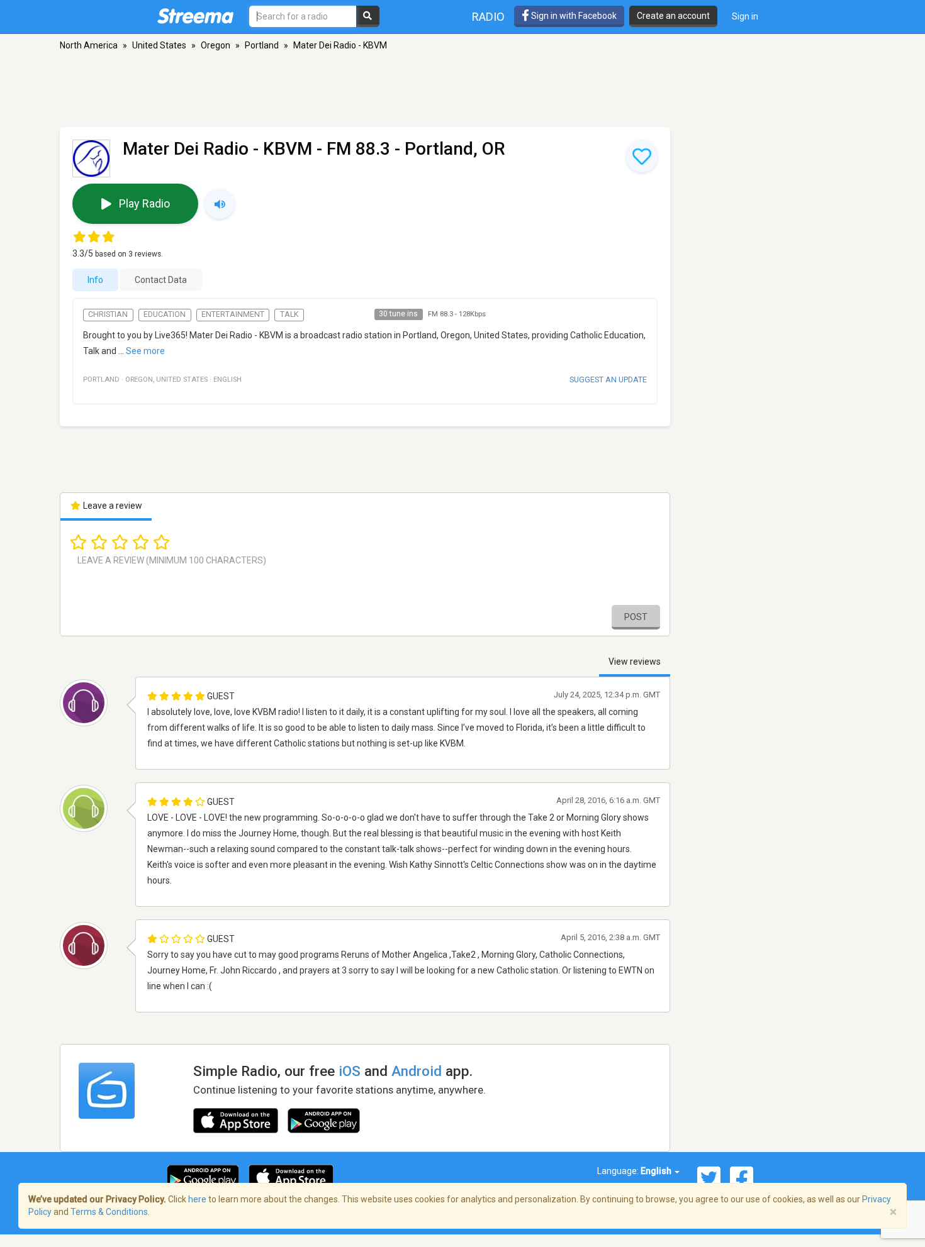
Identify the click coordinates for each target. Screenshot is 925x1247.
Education (164, 314)
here (197, 1199)
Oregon (215, 45)
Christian (108, 314)
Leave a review (111, 506)
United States (159, 45)
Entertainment (232, 314)
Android (416, 1071)
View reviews (634, 662)
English (657, 1171)
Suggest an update (608, 379)
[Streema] (195, 15)
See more (145, 351)
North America (89, 45)
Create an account (673, 16)
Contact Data (161, 280)
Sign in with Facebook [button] (573, 16)
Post (636, 617)
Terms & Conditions (109, 1212)
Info (95, 280)
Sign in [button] (745, 16)
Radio (488, 16)
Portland (262, 45)
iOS (350, 1071)
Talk (289, 314)
